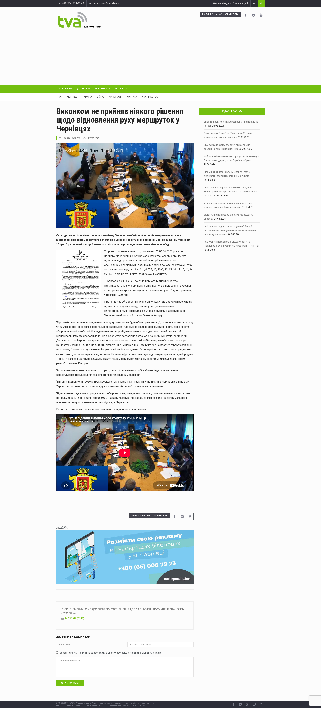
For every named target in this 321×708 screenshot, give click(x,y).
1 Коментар (93, 138)
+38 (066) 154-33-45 (72, 3)
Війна (100, 96)
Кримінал (115, 96)
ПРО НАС (86, 88)
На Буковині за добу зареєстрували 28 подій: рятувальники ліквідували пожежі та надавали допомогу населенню (230, 230)
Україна (87, 96)
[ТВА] (100, 20)
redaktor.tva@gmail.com (106, 3)
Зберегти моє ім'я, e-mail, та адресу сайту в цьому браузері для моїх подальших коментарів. (110, 652)
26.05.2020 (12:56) (71, 138)
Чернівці (72, 96)
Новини (67, 88)
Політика (131, 96)
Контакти (104, 88)
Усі (60, 96)
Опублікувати (70, 683)
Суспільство (150, 96)
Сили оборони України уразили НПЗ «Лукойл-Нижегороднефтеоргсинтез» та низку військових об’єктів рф (230, 191)
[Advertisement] (160, 56)
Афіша (123, 88)
